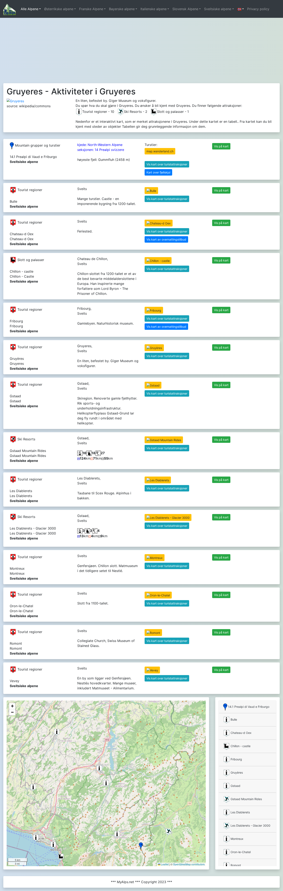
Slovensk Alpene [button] (185, 9)
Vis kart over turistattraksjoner (166, 164)
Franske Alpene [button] (91, 9)
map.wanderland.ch (159, 151)
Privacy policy (258, 9)
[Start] (9, 9)
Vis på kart (221, 146)
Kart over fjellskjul (158, 172)
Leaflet (164, 864)
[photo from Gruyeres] (15, 101)
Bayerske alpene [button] (122, 9)
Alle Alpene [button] (29, 9)
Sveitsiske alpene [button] (217, 9)
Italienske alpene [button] (153, 9)
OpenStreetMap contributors (189, 864)
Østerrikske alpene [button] (58, 9)
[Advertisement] (141, 49)
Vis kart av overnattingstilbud (166, 239)
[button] (241, 9)
